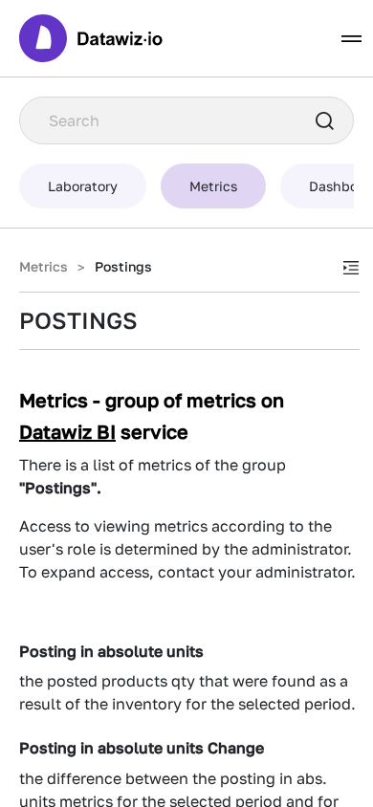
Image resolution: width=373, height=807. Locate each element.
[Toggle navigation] (351, 39)
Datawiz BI (67, 431)
